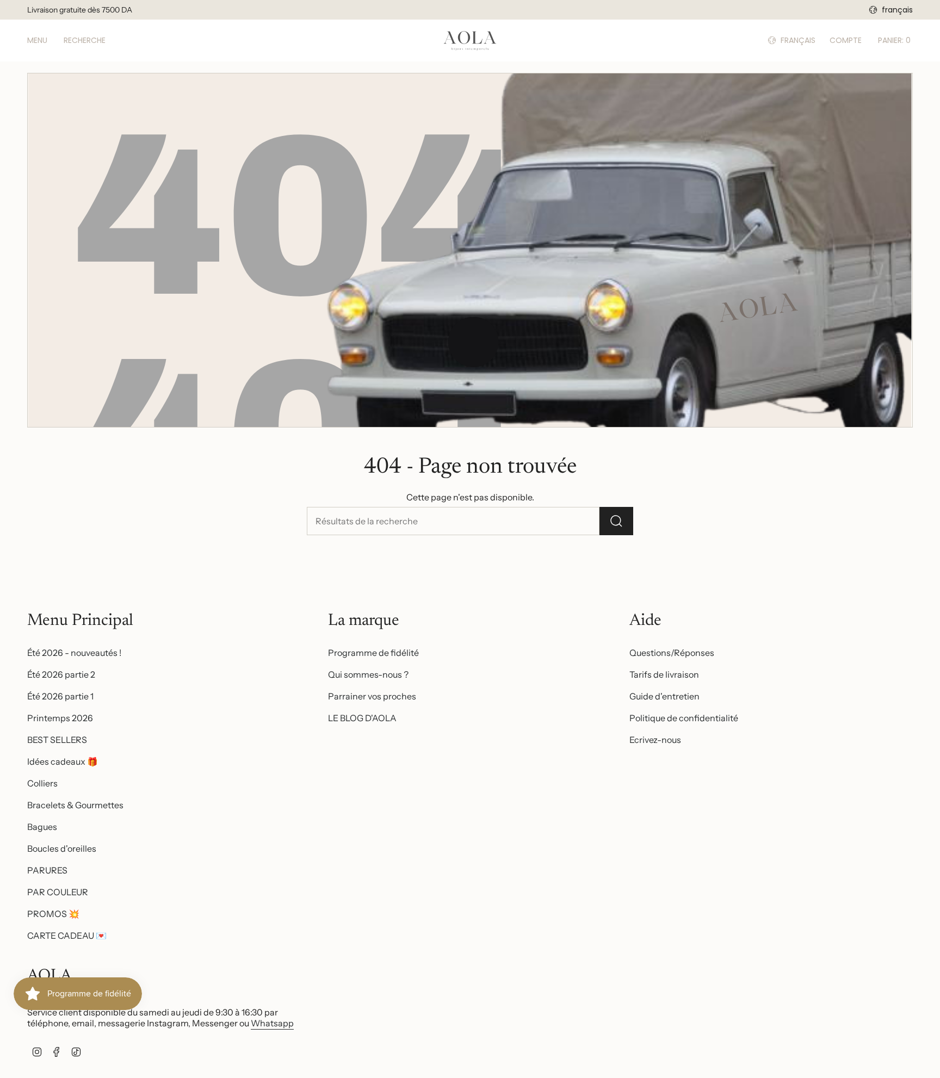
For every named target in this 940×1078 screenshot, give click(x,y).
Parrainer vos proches (372, 696)
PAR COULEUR (57, 892)
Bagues (42, 826)
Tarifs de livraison (664, 674)
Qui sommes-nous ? (368, 674)
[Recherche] (616, 521)
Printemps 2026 (60, 718)
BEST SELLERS (57, 739)
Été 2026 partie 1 (60, 696)
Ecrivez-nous (655, 739)
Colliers (42, 783)
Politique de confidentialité (683, 718)
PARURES (47, 870)
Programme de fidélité (373, 652)
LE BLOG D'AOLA (362, 718)
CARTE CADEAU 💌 (67, 935)
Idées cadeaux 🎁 (62, 761)
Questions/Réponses (671, 652)
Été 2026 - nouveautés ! (74, 652)
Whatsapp (272, 1023)
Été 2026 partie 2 (61, 674)
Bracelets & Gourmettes (75, 805)
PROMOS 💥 (53, 913)
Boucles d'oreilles (61, 848)
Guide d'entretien (664, 696)
